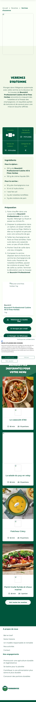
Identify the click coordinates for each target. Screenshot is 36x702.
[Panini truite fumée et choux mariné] (18, 570)
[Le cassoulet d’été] (18, 403)
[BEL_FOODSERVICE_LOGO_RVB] (10, 688)
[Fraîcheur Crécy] (18, 514)
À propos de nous (10, 629)
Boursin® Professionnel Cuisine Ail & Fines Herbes (18, 94)
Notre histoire (9, 639)
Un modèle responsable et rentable (18, 643)
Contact (7, 650)
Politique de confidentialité (26, 339)
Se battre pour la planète (14, 667)
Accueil (5, 8)
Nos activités (9, 646)
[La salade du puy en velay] (18, 459)
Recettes (14, 8)
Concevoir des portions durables (17, 676)
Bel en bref (8, 635)
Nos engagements (11, 654)
